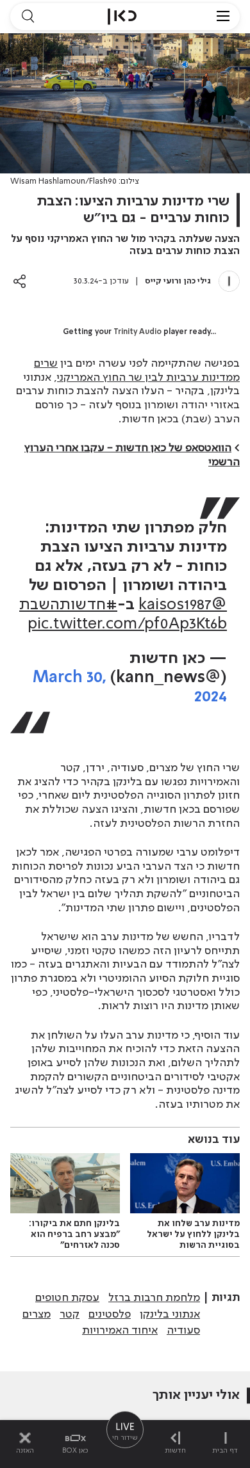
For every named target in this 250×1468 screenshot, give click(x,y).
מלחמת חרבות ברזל (154, 1298)
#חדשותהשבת (68, 605)
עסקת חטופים (67, 1298)
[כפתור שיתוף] (19, 281)
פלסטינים (109, 1314)
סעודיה (183, 1330)
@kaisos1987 (182, 605)
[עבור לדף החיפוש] (27, 16)
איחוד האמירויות (120, 1330)
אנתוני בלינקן (170, 1314)
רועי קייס (162, 281)
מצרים (36, 1314)
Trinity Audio (137, 332)
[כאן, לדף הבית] (122, 16)
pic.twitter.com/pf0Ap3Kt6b (127, 624)
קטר (69, 1314)
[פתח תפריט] (223, 16)
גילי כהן (197, 281)
